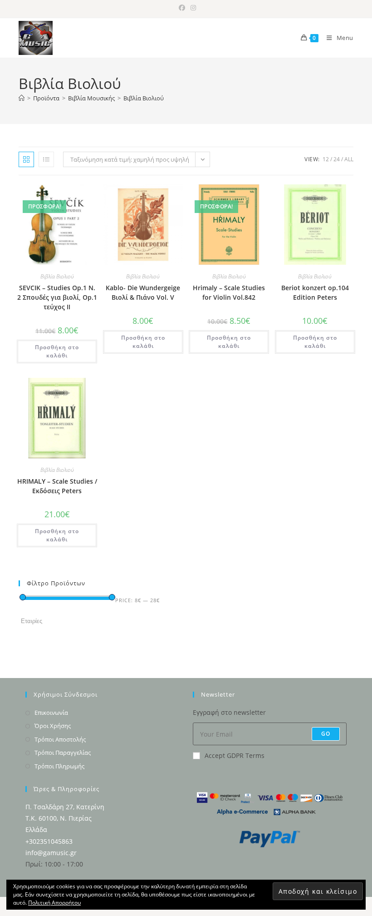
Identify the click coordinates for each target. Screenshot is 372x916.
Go (325, 734)
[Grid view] (26, 159)
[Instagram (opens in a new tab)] (192, 8)
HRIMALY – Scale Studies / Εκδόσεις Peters (57, 486)
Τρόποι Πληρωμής (59, 766)
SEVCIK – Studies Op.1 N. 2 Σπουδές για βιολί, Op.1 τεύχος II (57, 297)
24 (336, 159)
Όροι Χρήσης (52, 726)
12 (326, 159)
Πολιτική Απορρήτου (54, 902)
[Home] (21, 98)
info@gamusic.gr (51, 852)
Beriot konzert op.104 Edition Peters (315, 292)
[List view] (46, 159)
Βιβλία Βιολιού (143, 98)
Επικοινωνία (51, 712)
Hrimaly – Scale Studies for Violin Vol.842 (229, 292)
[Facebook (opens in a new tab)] (182, 8)
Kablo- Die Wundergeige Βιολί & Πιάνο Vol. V (143, 292)
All (348, 159)
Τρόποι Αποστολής (60, 739)
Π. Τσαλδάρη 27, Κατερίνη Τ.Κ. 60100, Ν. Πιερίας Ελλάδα (64, 818)
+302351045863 (49, 841)
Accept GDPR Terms (234, 755)
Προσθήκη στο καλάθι (57, 351)
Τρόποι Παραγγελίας (62, 752)
